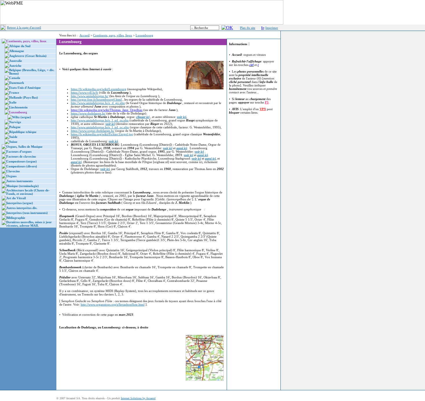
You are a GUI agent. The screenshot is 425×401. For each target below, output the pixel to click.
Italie (12, 102)
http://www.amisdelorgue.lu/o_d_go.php (98, 103)
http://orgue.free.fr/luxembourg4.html (96, 99)
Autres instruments (19, 181)
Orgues (11, 176)
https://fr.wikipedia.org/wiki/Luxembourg (98, 89)
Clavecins (13, 171)
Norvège (15, 122)
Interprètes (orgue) (19, 203)
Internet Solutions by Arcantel (138, 398)
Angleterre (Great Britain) (28, 56)
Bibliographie (15, 217)
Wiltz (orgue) (21, 117)
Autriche (15, 65)
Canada (14, 78)
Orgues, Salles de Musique (24, 146)
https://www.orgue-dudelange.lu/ (92, 130)
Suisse (13, 141)
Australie (15, 60)
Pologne (15, 127)
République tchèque (22, 132)
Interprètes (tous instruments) (27, 213)
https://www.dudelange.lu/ (88, 113)
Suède (13, 136)
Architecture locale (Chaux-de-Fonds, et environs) (28, 192)
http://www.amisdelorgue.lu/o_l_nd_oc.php (100, 127)
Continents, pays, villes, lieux (112, 35)
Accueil (85, 35)
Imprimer (271, 27)
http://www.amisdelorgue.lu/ (89, 96)
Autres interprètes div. (21, 208)
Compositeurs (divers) (21, 166)
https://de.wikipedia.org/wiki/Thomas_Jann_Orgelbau (107, 110)
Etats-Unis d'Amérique (25, 87)
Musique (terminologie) (22, 186)
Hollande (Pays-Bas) (23, 97)
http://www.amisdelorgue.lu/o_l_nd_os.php (100, 120)
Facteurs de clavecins (21, 156)
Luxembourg (144, 35)
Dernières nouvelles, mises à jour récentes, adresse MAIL (29, 223)
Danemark (16, 82)
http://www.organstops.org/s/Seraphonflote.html (113, 304)
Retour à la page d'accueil (24, 27)
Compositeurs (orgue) (21, 161)
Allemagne (16, 51)
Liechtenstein (18, 107)
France (14, 92)
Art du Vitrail (16, 198)
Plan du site (247, 27)
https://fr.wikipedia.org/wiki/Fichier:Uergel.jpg (102, 134)
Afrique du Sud (19, 46)
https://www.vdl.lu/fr (84, 92)
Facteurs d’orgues (19, 151)
